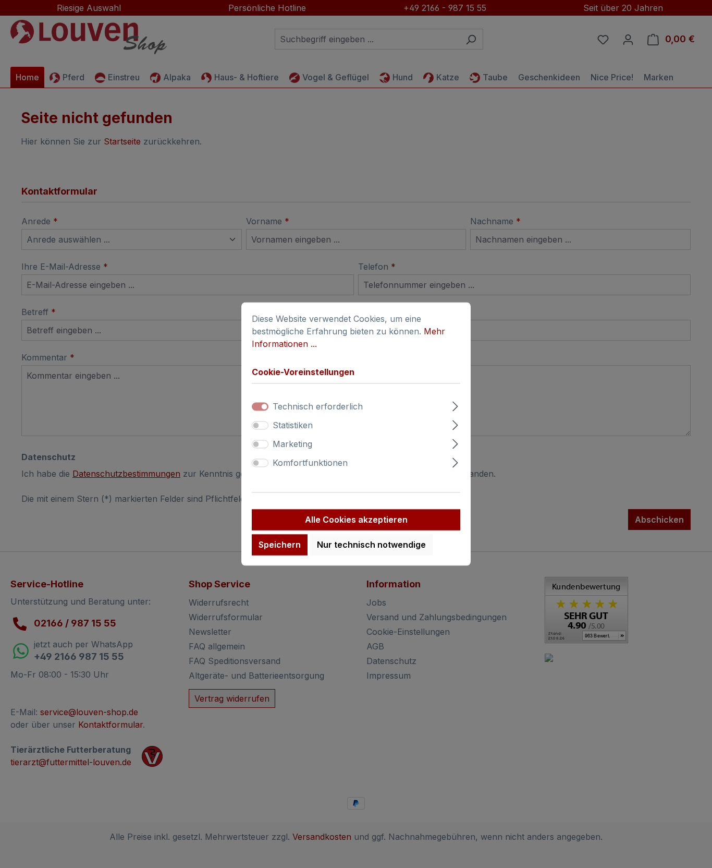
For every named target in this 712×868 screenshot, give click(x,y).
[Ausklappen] (455, 405)
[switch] (260, 425)
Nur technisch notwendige (371, 545)
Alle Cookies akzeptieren (356, 520)
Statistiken (293, 425)
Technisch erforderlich (318, 407)
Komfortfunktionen (310, 463)
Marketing (292, 444)
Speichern (280, 545)
